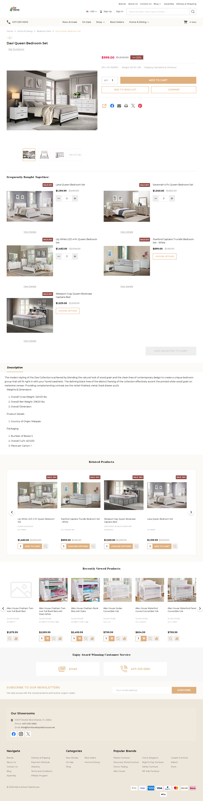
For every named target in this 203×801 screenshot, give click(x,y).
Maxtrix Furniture (121, 758)
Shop (99, 22)
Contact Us (146, 4)
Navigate (13, 751)
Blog (156, 4)
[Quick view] (45, 546)
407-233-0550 (29, 723)
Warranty (35, 766)
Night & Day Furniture (153, 762)
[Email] (119, 106)
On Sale (86, 22)
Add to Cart (158, 80)
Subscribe (184, 690)
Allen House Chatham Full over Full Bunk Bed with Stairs (180, 611)
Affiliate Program (39, 775)
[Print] (126, 106)
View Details (30, 232)
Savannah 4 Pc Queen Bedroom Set (173, 184)
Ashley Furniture (150, 766)
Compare (174, 89)
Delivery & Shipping (186, 4)
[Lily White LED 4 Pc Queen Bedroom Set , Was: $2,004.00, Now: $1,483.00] (37, 495)
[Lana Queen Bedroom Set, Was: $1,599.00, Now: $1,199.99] (166, 495)
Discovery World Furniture (126, 762)
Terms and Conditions (41, 771)
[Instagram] (21, 734)
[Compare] (28, 638)
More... (174, 766)
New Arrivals (70, 22)
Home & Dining (137, 22)
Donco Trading (120, 766)
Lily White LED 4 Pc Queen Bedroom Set (76, 241)
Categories (74, 751)
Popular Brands (124, 751)
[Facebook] (112, 106)
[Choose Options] (15, 638)
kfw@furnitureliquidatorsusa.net (38, 727)
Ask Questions (16, 49)
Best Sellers (117, 22)
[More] (104, 22)
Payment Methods (40, 762)
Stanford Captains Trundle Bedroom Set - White (173, 241)
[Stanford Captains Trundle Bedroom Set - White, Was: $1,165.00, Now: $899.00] (80, 495)
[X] (133, 106)
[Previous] (12, 512)
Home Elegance (150, 758)
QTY (106, 80)
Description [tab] (15, 367)
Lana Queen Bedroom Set (70, 184)
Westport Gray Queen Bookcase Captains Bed (74, 295)
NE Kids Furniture (150, 771)
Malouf (174, 762)
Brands (122, 4)
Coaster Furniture (179, 758)
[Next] (191, 512)
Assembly (169, 4)
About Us (133, 4)
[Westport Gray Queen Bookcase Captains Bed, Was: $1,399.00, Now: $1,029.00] (123, 495)
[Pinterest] (140, 106)
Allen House (13, 618)
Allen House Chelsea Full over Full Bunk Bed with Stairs (83, 611)
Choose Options (164, 256)
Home (10, 31)
